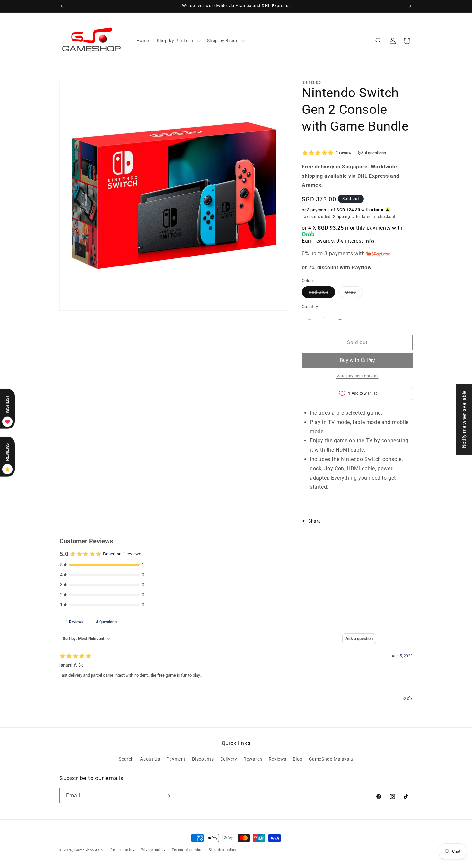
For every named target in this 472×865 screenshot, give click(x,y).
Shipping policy (222, 850)
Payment (176, 758)
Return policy (122, 850)
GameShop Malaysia (331, 758)
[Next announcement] (410, 6)
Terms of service (187, 850)
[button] (178, 40)
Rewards (252, 758)
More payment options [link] (357, 376)
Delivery (228, 758)
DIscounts (203, 758)
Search (126, 758)
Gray (354, 293)
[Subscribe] (168, 795)
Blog (297, 758)
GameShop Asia (88, 850)
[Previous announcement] (62, 6)
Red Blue (322, 293)
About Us (150, 758)
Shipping (341, 216)
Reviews (277, 758)
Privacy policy (153, 850)
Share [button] (314, 521)
